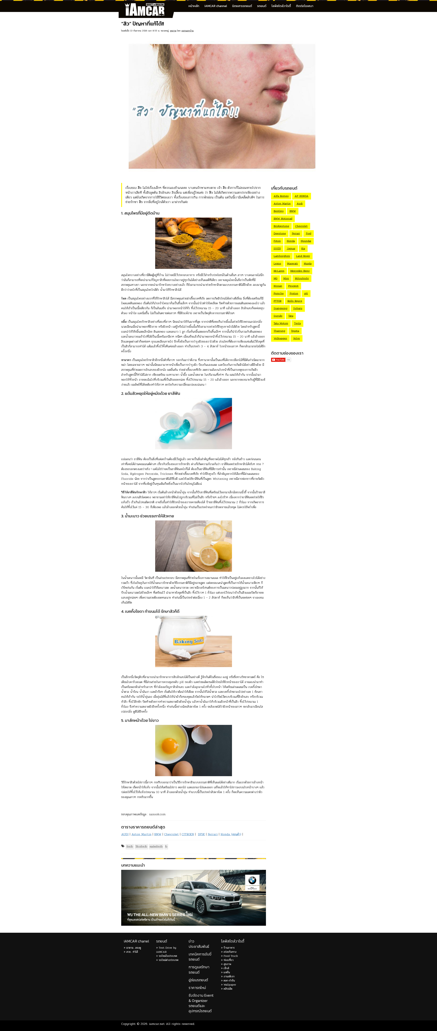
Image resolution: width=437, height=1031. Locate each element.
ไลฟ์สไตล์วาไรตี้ (281, 6)
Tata (290, 316)
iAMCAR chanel (136, 941)
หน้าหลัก (193, 6)
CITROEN (188, 834)
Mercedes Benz (300, 271)
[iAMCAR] (148, 5)
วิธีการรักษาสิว (141, 846)
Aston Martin (141, 834)
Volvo (296, 338)
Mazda (308, 263)
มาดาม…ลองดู (133, 948)
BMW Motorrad (283, 218)
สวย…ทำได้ (132, 952)
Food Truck (231, 956)
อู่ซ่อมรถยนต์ (198, 980)
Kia (303, 248)
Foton (277, 241)
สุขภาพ (173, 30)
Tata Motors (281, 323)
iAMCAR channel (215, 6)
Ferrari (213, 834)
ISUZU (277, 248)
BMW (157, 834)
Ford (308, 233)
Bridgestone (281, 226)
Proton (294, 293)
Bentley (279, 211)
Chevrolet (171, 834)
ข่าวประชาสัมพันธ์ (199, 943)
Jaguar (291, 248)
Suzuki (278, 316)
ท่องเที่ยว (229, 960)
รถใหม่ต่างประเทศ (168, 960)
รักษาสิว (129, 846)
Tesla (297, 323)
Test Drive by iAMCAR (166, 950)
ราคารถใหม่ (197, 987)
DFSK (201, 834)
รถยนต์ (261, 6)
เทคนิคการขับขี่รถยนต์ (200, 956)
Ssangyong (280, 308)
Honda (291, 241)
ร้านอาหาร (229, 948)
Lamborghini (282, 256)
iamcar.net (157, 1023)
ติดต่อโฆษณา (304, 6)
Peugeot (293, 286)
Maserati (292, 263)
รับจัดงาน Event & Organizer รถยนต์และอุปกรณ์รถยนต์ (201, 1003)
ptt (306, 293)
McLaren (279, 271)
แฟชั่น (227, 972)
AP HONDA (301, 196)
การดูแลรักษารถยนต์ (199, 969)
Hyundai (306, 241)
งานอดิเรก (229, 976)
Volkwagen (280, 338)
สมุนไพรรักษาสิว (156, 846)
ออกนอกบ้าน (187, 30)
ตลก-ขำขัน (229, 980)
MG (275, 278)
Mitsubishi (302, 278)
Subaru (297, 308)
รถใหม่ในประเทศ (168, 956)
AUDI (125, 834)
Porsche (279, 293)
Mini (286, 278)
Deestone (280, 233)
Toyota (295, 331)
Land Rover (303, 256)
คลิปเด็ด (228, 989)
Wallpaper (230, 984)
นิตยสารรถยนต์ (242, 6)
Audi (300, 203)
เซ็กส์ (226, 968)
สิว (166, 846)
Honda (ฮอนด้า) (231, 834)
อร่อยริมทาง (230, 952)
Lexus (277, 263)
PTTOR (277, 301)
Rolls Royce (294, 301)
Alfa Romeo (281, 196)
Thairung (279, 331)
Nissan (278, 286)
